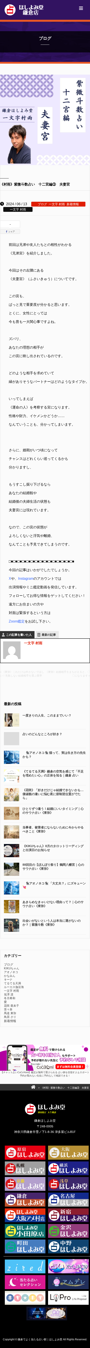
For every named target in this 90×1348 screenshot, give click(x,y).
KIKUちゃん (11, 968)
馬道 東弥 (10, 1013)
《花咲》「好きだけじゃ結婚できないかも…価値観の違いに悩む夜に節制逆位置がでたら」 (53, 794)
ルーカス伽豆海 (14, 987)
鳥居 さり (10, 1017)
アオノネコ (11, 972)
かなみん (9, 975)
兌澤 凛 (8, 994)
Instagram (25, 578)
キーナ (8, 979)
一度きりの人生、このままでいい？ (46, 715)
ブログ (42, 204)
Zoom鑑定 (17, 621)
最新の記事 (49, 634)
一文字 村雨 (57, 204)
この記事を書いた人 (19, 634)
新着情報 (73, 204)
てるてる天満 (12, 983)
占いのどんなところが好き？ (42, 734)
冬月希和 (9, 998)
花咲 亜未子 (11, 1005)
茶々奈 (8, 1009)
